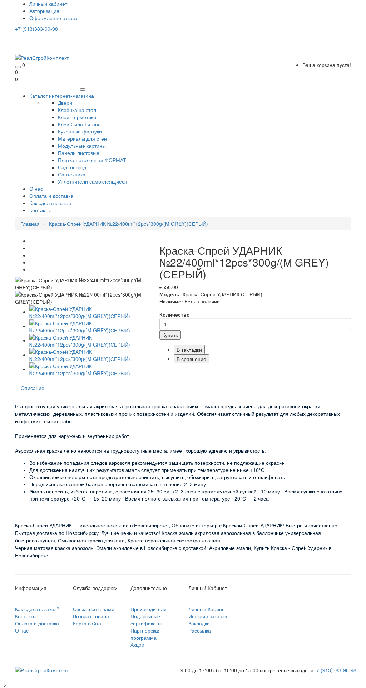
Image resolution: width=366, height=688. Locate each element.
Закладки (199, 623)
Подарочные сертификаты (146, 620)
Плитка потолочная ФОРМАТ (92, 160)
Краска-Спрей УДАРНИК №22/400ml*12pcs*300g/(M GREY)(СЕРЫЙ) (128, 223)
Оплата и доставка (51, 195)
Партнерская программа (145, 634)
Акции (137, 644)
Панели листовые (78, 152)
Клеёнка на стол (77, 109)
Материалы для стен (82, 138)
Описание (32, 387)
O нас (22, 630)
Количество (174, 314)
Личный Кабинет (207, 609)
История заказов (207, 616)
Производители (148, 609)
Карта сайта (87, 623)
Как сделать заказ (50, 202)
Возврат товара (91, 616)
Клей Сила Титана (79, 124)
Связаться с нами (93, 609)
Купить (170, 334)
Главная (30, 223)
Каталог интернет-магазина (61, 95)
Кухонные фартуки (80, 131)
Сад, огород (72, 167)
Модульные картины (82, 145)
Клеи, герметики (77, 117)
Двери (65, 102)
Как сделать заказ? (37, 609)
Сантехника (71, 174)
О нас (36, 188)
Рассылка (199, 630)
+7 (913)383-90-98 (36, 28)
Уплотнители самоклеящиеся (92, 181)
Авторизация (44, 10)
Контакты (40, 210)
